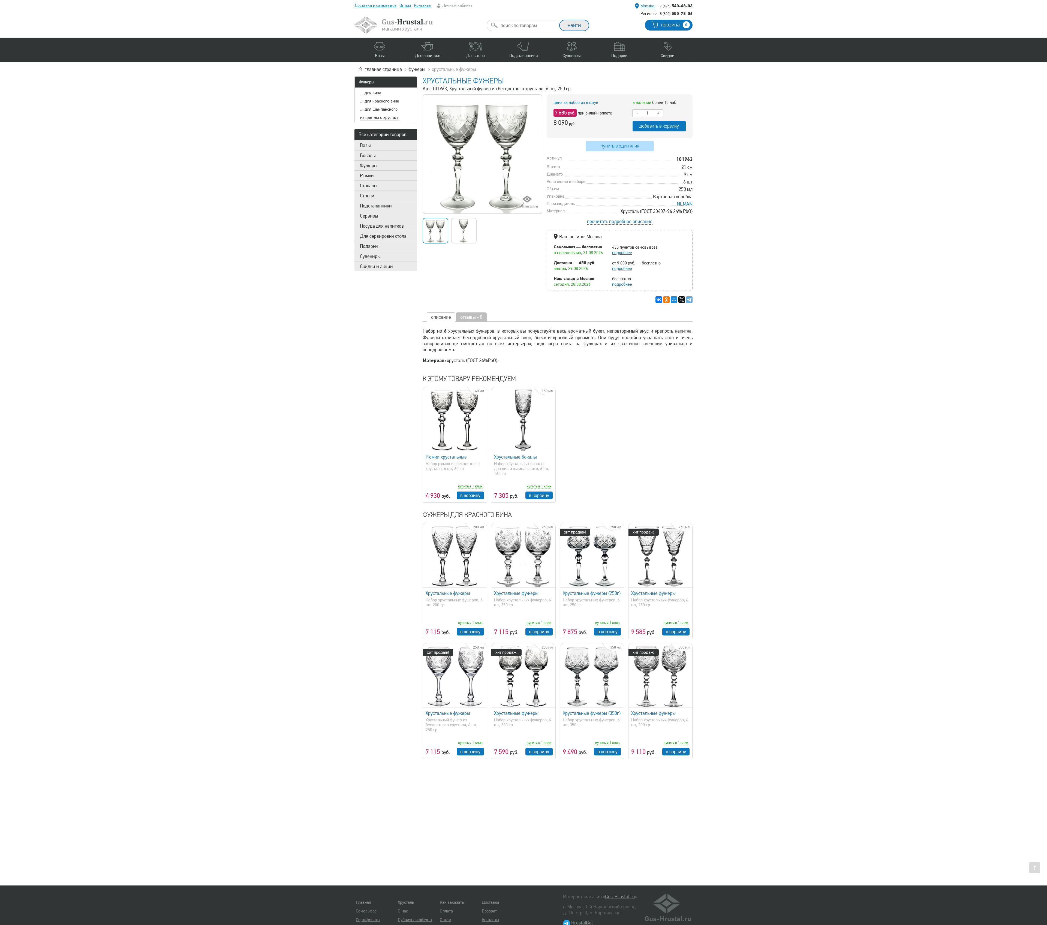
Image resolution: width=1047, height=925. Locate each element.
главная (383, 69)
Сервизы (369, 216)
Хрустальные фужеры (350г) (592, 713)
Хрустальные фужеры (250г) (592, 593)
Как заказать (452, 902)
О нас (403, 911)
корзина (674, 25)
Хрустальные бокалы (515, 457)
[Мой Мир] (674, 299)
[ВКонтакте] (658, 299)
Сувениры (370, 256)
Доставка (490, 902)
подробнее (622, 252)
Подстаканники (376, 206)
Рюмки (367, 176)
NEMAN (685, 204)
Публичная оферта (415, 920)
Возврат (489, 911)
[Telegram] (689, 299)
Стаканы (368, 186)
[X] (681, 299)
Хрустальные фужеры (448, 593)
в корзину (470, 495)
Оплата (446, 911)
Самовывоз (366, 911)
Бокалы (368, 155)
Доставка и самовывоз (375, 5)
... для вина (370, 93)
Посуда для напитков (382, 226)
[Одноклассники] (666, 299)
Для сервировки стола (383, 236)
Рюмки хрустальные (446, 457)
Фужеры (366, 82)
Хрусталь (406, 902)
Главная (363, 902)
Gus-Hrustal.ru (620, 897)
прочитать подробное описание (619, 221)
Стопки (367, 196)
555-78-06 (676, 13)
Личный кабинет (457, 5)
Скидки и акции (376, 266)
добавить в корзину (659, 126)
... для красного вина (379, 101)
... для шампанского (379, 109)
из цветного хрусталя (379, 117)
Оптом (405, 5)
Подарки (369, 246)
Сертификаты (368, 920)
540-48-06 (675, 5)
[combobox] (528, 25)
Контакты (422, 5)
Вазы (365, 145)
